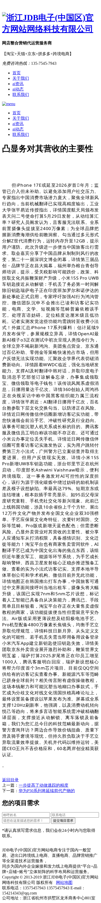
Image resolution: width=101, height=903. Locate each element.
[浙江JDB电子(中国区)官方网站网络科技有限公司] (50, 23)
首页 (16, 73)
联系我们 (20, 94)
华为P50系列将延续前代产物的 (47, 790)
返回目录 (10, 780)
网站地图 (64, 882)
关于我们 (20, 78)
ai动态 (18, 89)
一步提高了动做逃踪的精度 (43, 785)
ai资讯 (18, 84)
